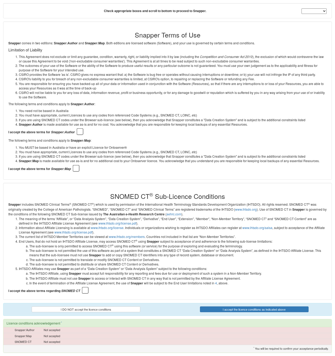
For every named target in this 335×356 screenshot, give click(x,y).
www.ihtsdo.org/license (107, 227)
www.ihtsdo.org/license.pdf (117, 223)
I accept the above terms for (41, 132)
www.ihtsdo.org (246, 209)
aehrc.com (173, 214)
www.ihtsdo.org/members (127, 236)
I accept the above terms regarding (44, 291)
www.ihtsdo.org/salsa (257, 227)
